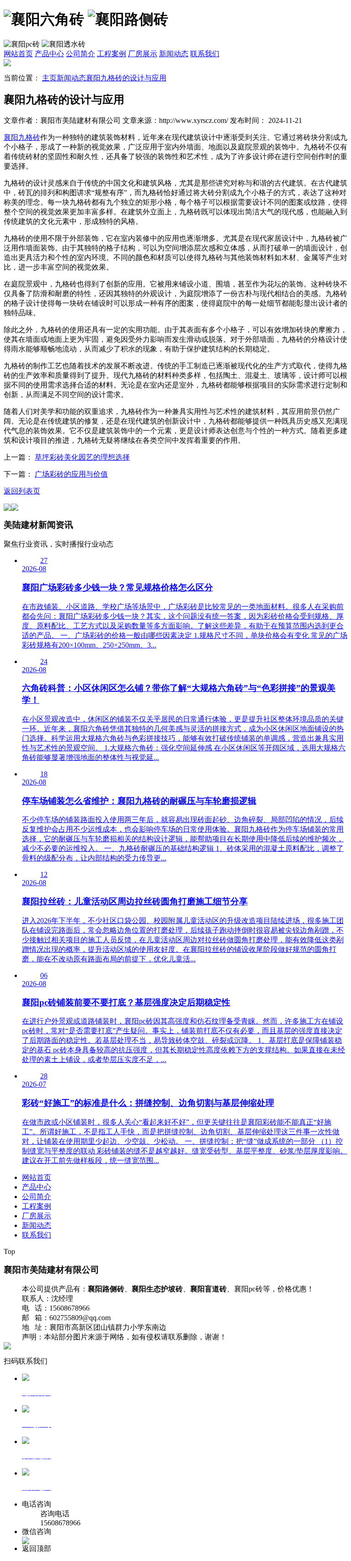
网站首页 (18, 54)
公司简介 (80, 54)
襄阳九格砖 (22, 137)
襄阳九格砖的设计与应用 (126, 78)
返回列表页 (22, 491)
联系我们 (204, 54)
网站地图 (243, 1337)
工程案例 (111, 54)
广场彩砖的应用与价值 (71, 474)
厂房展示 (142, 54)
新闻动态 (173, 54)
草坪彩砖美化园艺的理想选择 (82, 457)
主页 (49, 78)
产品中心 (49, 54)
